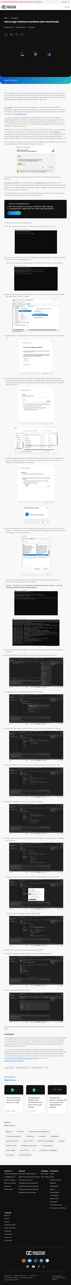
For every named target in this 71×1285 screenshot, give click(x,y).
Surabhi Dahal (8, 27)
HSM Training (45, 1177)
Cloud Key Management (13, 1136)
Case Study (20, 1131)
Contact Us (8, 1237)
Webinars (53, 1183)
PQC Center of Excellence (58, 1208)
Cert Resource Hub (56, 1205)
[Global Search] (66, 7)
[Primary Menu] (69, 7)
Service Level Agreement (26, 1277)
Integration (53, 1202)
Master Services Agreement (11, 1280)
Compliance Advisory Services (28, 1183)
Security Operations (25, 1155)
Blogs (5, 18)
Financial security (11, 1145)
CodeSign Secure (40, 183)
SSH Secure (7, 1186)
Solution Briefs (54, 1192)
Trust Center (8, 1240)
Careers (6, 1222)
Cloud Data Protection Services (28, 1186)
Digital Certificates (37, 1068)
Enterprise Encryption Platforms (29, 1189)
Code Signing (14, 18)
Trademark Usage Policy (20, 1275)
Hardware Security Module (29, 1145)
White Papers (54, 1186)
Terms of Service (32, 1275)
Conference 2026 (9, 1225)
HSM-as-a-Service (10, 1183)
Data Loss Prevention (12, 1141)
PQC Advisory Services (26, 1180)
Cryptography (54, 1136)
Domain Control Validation (46, 1141)
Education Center (55, 1180)
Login (63, 2)
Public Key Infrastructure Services (29, 1177)
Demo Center (54, 1199)
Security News (10, 1155)
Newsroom (7, 1231)
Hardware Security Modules (27, 1192)
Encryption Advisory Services (28, 1174)
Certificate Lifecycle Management (38, 1131)
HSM (44, 187)
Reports (52, 1189)
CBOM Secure (8, 1189)
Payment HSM (24, 1150)
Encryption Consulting (11, 183)
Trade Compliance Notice (11, 1277)
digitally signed (21, 114)
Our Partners (8, 1234)
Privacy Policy (7, 1275)
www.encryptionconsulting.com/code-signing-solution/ (21, 1058)
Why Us (6, 1219)
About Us (7, 1215)
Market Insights (10, 1150)
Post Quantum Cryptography (48, 1150)
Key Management (47, 1145)
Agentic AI (9, 1131)
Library (52, 1174)
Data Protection (28, 1141)
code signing (9, 1068)
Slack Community (9, 1228)
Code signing (8, 107)
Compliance (42, 1136)
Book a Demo (14, 213)
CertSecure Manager (10, 1174)
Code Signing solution (22, 1068)
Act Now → (39, 2)
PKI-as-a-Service (9, 1180)
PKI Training (44, 1174)
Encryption (61, 1141)
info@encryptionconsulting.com (14, 1061)
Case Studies (54, 1195)
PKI (34, 1150)
